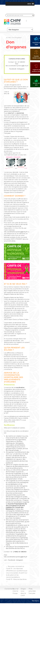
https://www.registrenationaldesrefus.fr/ (18, 328)
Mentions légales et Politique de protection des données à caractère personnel (36, 624)
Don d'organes (16, 37)
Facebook (13, 69)
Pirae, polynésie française (32, 591)
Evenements (9, 589)
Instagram (20, 69)
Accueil (8, 37)
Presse (15, 593)
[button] (29, 4)
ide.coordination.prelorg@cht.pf (15, 232)
